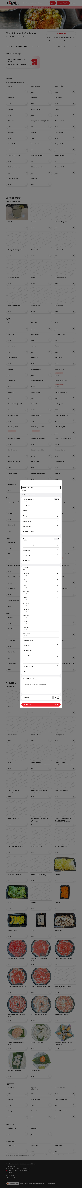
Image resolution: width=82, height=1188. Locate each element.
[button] (41, 705)
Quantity (26, 697)
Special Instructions (30, 679)
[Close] (59, 482)
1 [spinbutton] (55, 697)
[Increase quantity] (58, 697)
